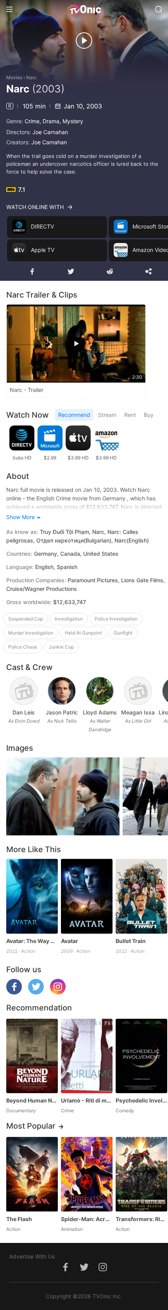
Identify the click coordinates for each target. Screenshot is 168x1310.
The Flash (19, 1219)
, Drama (49, 121)
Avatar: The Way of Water (32, 941)
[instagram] (58, 992)
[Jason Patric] (62, 691)
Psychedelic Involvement (141, 1100)
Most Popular (30, 1126)
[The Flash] (32, 1174)
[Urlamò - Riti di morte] (87, 1056)
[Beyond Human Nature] (32, 1056)
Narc (31, 77)
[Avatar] (87, 896)
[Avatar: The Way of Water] (32, 896)
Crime (32, 121)
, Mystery (71, 121)
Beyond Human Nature (32, 1100)
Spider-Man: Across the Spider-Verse (87, 1219)
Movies (14, 77)
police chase (22, 647)
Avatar (69, 941)
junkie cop (61, 647)
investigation (69, 619)
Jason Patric (62, 712)
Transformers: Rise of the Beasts (141, 1219)
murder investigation (30, 633)
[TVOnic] (84, 9)
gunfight (123, 633)
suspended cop (25, 619)
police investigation (116, 619)
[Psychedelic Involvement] (141, 1056)
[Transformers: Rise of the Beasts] (141, 1174)
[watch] (84, 40)
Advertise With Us (32, 1256)
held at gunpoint (83, 633)
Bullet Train (131, 941)
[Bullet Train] (141, 896)
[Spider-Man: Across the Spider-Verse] (87, 1174)
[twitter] (36, 992)
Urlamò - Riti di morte (87, 1100)
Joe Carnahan (50, 132)
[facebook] (14, 992)
